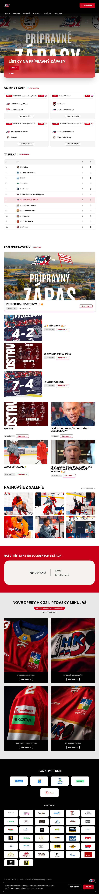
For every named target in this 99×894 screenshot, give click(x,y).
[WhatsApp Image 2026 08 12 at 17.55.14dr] (18, 527)
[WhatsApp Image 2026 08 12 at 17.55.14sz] (18, 503)
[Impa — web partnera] (88, 838)
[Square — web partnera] (42, 829)
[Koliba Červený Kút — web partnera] (73, 821)
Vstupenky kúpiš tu (26, 116)
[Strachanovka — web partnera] (26, 821)
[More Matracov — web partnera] (88, 829)
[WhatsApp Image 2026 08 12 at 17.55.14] (49, 527)
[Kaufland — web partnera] (49, 792)
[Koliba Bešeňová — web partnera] (42, 821)
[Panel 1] (9, 73)
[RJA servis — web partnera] (57, 838)
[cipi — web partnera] (42, 846)
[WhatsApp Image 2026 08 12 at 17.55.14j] (80, 503)
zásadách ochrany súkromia (32, 888)
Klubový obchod (48, 612)
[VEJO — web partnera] (42, 854)
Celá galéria (87, 488)
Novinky (36, 13)
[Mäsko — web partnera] (57, 854)
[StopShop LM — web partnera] (26, 862)
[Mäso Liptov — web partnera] (26, 854)
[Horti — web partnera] (11, 829)
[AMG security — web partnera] (11, 813)
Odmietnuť (74, 887)
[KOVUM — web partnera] (73, 846)
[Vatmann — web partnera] (57, 821)
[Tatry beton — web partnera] (73, 813)
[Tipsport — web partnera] (19, 781)
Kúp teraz (25, 679)
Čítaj (13, 68)
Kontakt (58, 13)
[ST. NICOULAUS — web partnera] (11, 846)
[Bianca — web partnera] (88, 813)
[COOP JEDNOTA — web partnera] (88, 846)
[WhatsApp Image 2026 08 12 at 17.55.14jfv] (49, 503)
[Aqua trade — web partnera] (26, 829)
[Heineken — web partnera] (11, 821)
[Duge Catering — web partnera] (73, 854)
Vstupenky (88, 5)
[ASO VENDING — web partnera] (57, 846)
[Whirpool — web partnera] (42, 813)
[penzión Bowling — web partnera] (26, 813)
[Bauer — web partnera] (11, 862)
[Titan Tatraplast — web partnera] (73, 829)
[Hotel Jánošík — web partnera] (42, 838)
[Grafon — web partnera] (88, 821)
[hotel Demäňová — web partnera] (11, 854)
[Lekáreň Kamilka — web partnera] (26, 838)
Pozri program (33, 88)
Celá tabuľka (24, 154)
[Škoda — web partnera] (80, 781)
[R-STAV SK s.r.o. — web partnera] (11, 838)
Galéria (47, 13)
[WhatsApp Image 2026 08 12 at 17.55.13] (80, 527)
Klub (7, 13)
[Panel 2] (12, 73)
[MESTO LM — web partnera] (60, 781)
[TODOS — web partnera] (88, 854)
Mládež (26, 13)
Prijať (88, 887)
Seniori (16, 13)
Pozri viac (37, 247)
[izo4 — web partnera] (57, 813)
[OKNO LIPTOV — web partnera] (73, 838)
